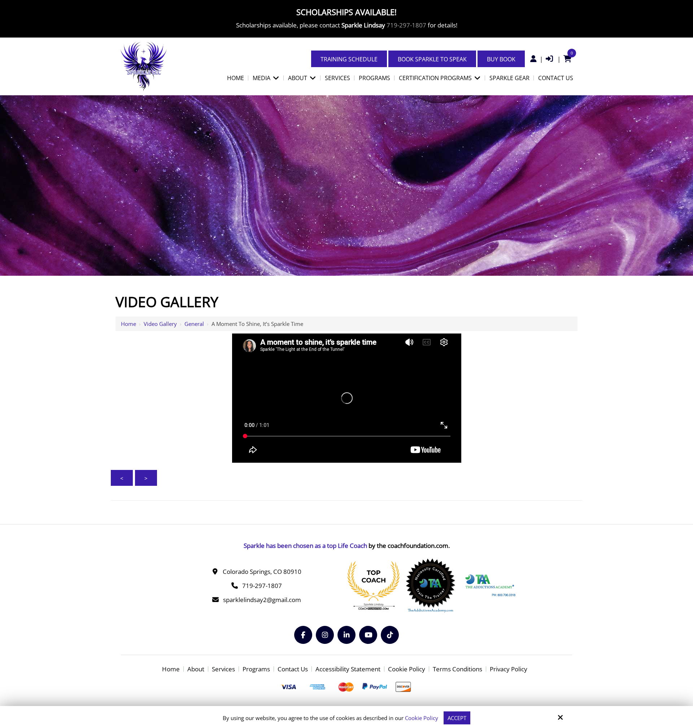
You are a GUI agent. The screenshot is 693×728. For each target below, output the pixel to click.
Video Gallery (160, 323)
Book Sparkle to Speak (432, 59)
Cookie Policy (421, 718)
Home (128, 323)
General (194, 323)
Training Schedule (349, 59)
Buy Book (501, 59)
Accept (457, 718)
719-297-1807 (406, 25)
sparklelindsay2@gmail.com (262, 600)
